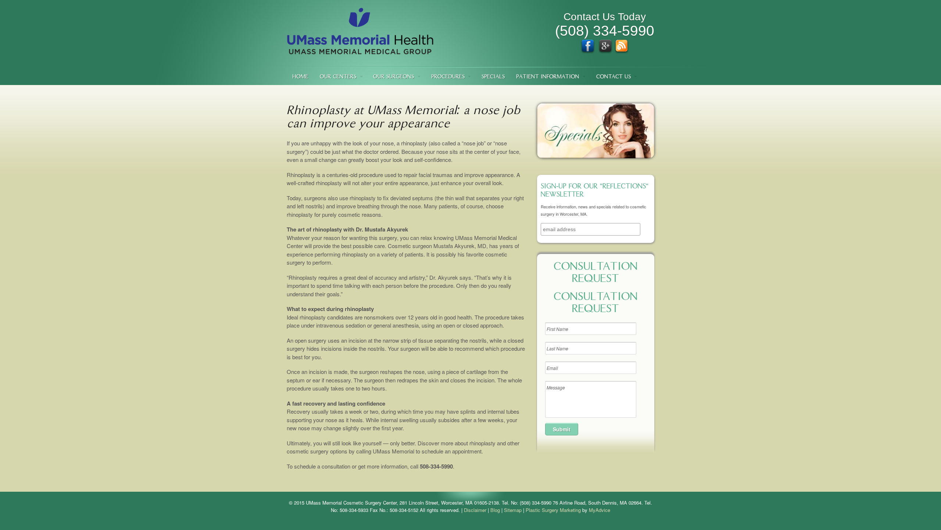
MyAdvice (599, 509)
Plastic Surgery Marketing (553, 509)
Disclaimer (475, 509)
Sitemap (513, 509)
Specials (493, 77)
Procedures (448, 77)
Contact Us (613, 77)
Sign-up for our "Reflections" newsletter (594, 191)
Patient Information (547, 77)
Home (300, 77)
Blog (495, 509)
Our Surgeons (393, 77)
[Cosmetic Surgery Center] (360, 50)
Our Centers (338, 77)
